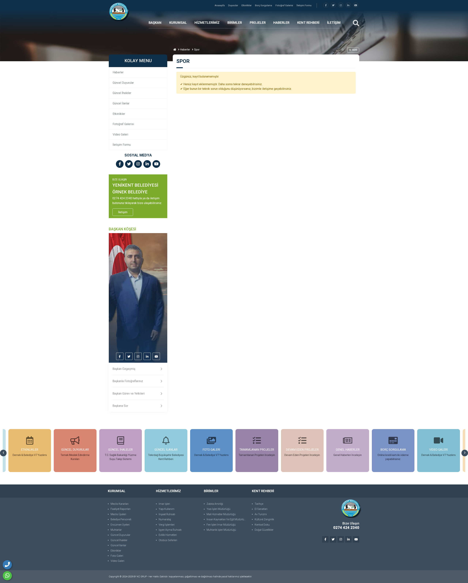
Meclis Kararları (120, 503)
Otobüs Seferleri (168, 540)
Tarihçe (259, 503)
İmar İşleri (164, 503)
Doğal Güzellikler (264, 529)
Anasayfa (220, 5)
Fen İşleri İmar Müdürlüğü (221, 524)
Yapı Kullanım (166, 508)
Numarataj (165, 519)
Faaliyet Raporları (121, 508)
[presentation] (3, 453)
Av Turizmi (261, 514)
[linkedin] (348, 5)
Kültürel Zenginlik (264, 519)
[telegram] (333, 5)
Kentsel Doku (262, 524)
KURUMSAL (178, 22)
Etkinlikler (246, 5)
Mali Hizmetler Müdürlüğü (221, 514)
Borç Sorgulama (264, 5)
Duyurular (233, 5)
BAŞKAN (155, 22)
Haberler (185, 49)
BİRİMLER (234, 22)
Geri (354, 49)
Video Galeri (120, 134)
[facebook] (325, 5)
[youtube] (355, 5)
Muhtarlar (116, 529)
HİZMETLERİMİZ (207, 22)
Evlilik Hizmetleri (168, 534)
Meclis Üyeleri (118, 514)
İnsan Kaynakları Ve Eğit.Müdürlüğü (227, 519)
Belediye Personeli (121, 519)
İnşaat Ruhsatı (167, 514)
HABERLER (281, 22)
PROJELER (258, 22)
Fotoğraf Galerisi (284, 5)
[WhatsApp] (7, 575)
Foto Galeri (117, 555)
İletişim (122, 212)
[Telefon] (7, 564)
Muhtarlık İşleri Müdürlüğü (221, 529)
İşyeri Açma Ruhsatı (170, 529)
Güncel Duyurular (123, 82)
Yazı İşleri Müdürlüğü (218, 508)
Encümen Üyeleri (120, 524)
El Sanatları (261, 508)
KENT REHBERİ (308, 22)
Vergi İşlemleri (167, 524)
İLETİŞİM (334, 22)
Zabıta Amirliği (215, 503)
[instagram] (340, 5)
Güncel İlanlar (121, 103)
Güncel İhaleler (122, 93)
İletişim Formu (304, 5)
